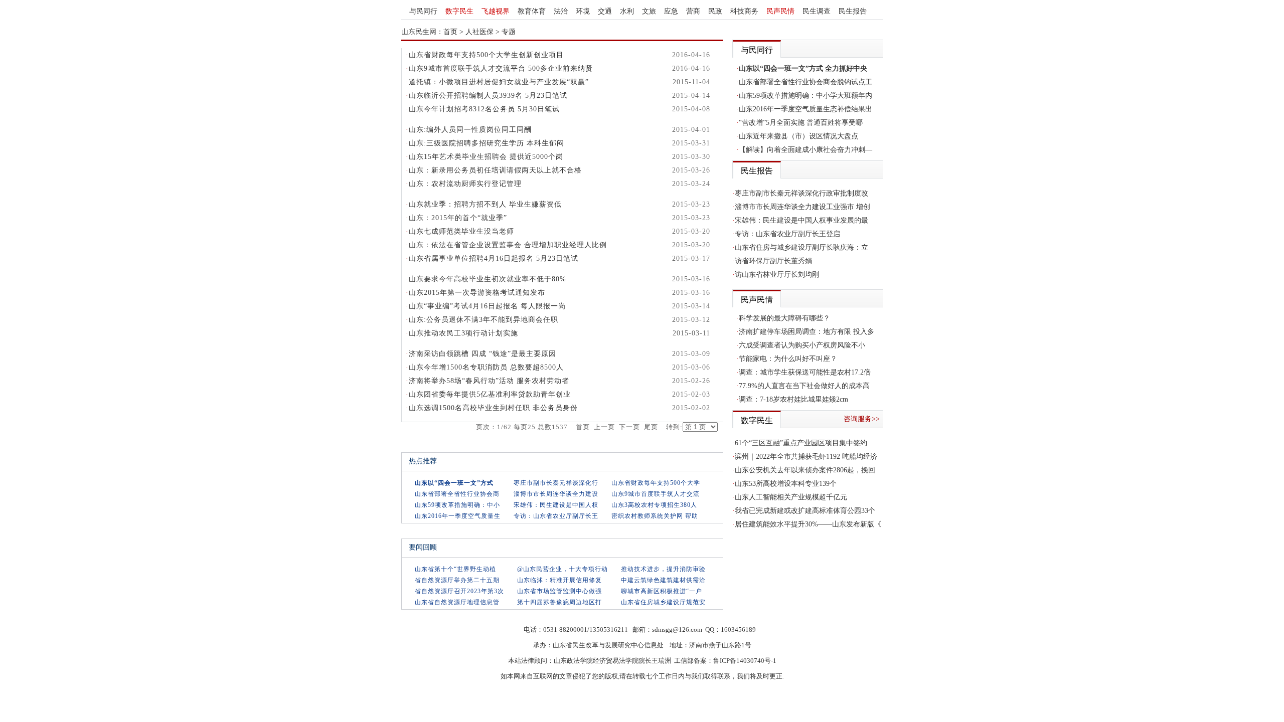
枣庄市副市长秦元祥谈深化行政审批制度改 (801, 193)
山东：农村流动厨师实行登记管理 (465, 184)
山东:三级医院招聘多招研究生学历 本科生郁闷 (486, 143)
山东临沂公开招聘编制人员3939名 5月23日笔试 (488, 95)
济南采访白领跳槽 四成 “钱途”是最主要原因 (482, 353)
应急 (671, 11)
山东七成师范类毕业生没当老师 (461, 231)
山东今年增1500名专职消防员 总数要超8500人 (486, 367)
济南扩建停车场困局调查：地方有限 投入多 (806, 331)
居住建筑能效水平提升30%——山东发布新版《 (808, 524)
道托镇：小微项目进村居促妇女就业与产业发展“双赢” (499, 82)
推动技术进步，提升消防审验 (663, 569)
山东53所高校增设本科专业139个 (786, 483)
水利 (627, 11)
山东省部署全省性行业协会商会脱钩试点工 (805, 82)
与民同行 (423, 11)
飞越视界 (496, 11)
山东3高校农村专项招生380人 (654, 504)
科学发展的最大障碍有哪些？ (784, 318)
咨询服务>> (862, 419)
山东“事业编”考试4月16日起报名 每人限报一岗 (487, 306)
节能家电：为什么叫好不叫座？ (788, 359)
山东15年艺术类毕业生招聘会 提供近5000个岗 (486, 156)
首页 (450, 32)
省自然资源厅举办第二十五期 (457, 580)
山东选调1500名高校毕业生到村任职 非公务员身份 (493, 408)
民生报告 (853, 11)
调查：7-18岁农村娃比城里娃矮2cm (793, 399)
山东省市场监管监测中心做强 (559, 591)
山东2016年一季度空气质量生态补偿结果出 (805, 109)
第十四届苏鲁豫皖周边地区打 (559, 602)
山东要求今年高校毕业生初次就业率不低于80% (487, 279)
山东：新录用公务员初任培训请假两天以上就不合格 (495, 170)
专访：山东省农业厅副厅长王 (556, 515)
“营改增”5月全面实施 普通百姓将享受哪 (801, 122)
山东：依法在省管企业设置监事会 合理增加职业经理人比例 (508, 245)
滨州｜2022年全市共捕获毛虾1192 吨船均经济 (806, 456)
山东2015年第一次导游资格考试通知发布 (477, 292)
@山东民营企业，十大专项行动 (562, 569)
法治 (561, 11)
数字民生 (459, 11)
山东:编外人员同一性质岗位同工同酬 (470, 129)
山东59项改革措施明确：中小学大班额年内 (805, 95)
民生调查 (816, 11)
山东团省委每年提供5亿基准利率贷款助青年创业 (490, 394)
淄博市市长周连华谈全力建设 (556, 493)
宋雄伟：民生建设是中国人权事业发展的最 (801, 220)
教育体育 (532, 11)
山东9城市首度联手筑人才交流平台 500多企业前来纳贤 (501, 68)
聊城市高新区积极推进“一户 (661, 591)
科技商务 (744, 11)
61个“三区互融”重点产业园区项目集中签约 (801, 443)
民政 (715, 11)
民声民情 (780, 11)
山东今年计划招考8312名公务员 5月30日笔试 (484, 109)
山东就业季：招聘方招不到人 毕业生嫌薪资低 (485, 204)
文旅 (649, 11)
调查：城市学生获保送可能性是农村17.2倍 (805, 372)
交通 (605, 11)
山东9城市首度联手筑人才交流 (655, 493)
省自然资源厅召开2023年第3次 (459, 591)
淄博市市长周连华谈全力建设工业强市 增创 (802, 207)
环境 (583, 11)
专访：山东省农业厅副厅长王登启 (787, 234)
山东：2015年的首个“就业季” (458, 218)
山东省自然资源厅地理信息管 (457, 602)
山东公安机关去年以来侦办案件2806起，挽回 (805, 470)
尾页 (651, 427)
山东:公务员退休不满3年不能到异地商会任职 (483, 319)
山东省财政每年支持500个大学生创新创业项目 (486, 55)
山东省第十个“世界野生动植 (455, 569)
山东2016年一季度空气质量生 (458, 515)
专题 (509, 32)
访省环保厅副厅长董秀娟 (773, 261)
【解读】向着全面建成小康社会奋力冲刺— (805, 149)
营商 (693, 11)
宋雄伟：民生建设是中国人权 (556, 504)
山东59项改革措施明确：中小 (457, 504)
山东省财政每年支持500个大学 (655, 482)
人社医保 (479, 32)
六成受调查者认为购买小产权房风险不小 (802, 345)
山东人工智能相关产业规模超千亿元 (791, 497)
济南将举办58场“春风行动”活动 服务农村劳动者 (489, 381)
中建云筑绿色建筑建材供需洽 (663, 580)
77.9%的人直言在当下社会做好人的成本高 (804, 386)
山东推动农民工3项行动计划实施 (463, 333)
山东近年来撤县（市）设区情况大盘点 (798, 136)
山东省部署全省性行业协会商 (457, 493)
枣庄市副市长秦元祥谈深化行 (556, 482)
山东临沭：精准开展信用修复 (559, 580)
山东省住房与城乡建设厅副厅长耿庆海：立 (801, 247)
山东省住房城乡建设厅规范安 (663, 602)
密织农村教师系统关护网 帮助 (654, 515)
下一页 (629, 427)
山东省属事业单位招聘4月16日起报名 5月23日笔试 (493, 258)
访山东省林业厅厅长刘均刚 (777, 274)
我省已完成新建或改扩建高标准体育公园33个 (805, 510)
